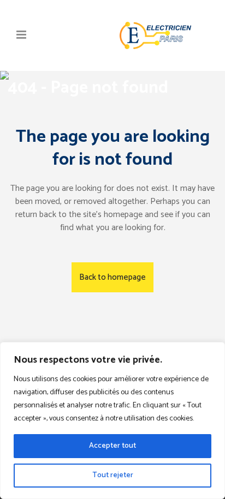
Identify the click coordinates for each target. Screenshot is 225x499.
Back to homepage (112, 277)
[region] (112, 420)
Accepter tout (112, 446)
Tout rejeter (112, 475)
